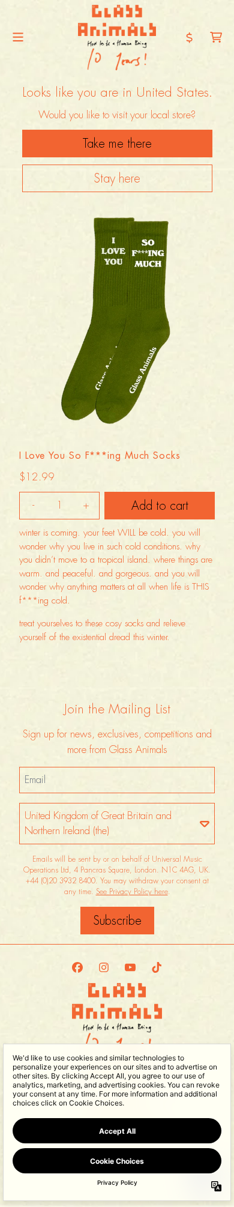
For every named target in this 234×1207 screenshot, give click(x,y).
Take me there (117, 144)
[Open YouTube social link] (130, 967)
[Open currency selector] (189, 37)
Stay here (117, 178)
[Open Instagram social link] (104, 967)
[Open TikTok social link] (156, 967)
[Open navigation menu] (18, 37)
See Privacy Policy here (132, 891)
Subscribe (117, 921)
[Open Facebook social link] (77, 967)
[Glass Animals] (117, 37)
